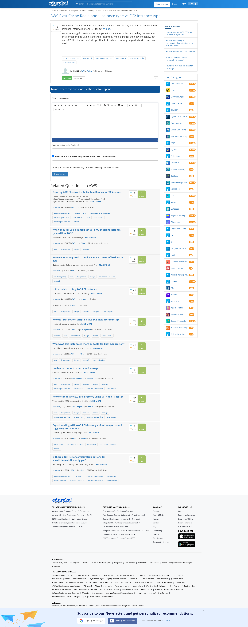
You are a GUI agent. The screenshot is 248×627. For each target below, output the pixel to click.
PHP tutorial (141, 575)
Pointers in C (134, 579)
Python (174, 149)
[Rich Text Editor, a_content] (105, 125)
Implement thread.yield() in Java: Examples (153, 593)
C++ (172, 242)
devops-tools (65, 249)
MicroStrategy (177, 268)
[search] (77, 3)
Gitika (72, 305)
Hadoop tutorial (137, 586)
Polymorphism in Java (96, 579)
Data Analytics (177, 123)
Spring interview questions (116, 579)
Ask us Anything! (178, 334)
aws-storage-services (61, 217)
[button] (55, 105)
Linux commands (148, 579)
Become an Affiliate (185, 519)
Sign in (168, 620)
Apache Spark (177, 314)
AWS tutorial (87, 586)
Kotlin (173, 255)
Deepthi (84, 438)
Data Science (176, 103)
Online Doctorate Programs (101, 563)
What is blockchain (122, 586)
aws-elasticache (69, 62)
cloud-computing (60, 277)
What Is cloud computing (103, 586)
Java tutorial (96, 575)
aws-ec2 (77, 222)
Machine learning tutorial (109, 582)
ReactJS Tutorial (146, 589)
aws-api (105, 384)
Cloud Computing (77, 378)
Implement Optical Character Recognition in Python (67, 596)
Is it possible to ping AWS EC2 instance (74, 289)
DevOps (85, 563)
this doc (107, 28)
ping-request (108, 311)
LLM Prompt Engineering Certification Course (69, 519)
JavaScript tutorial (177, 579)
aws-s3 (95, 384)
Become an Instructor (186, 515)
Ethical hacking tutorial (164, 582)
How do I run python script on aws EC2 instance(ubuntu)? (85, 319)
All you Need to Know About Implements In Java (100, 596)
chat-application (98, 360)
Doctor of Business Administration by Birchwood (121, 519)
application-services (77, 480)
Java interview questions (125, 575)
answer (68, 78)
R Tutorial (85, 593)
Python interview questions (109, 589)
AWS (83, 71)
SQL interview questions (74, 582)
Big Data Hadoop (178, 215)
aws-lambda (111, 388)
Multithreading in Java (130, 589)
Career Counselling (179, 321)
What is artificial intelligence (156, 586)
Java (173, 195)
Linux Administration (180, 261)
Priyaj (83, 243)
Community (157, 530)
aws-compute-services (104, 58)
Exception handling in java (61, 589)
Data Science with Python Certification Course (69, 523)
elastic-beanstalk (60, 480)
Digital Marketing (178, 228)
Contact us (157, 523)
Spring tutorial (178, 575)
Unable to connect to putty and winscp (75, 368)
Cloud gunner (85, 329)
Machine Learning (179, 136)
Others (174, 281)
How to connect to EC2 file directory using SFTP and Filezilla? (87, 396)
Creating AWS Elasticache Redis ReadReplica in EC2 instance (87, 192)
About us (156, 511)
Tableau (174, 176)
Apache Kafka (177, 308)
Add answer (61, 174)
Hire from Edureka (185, 527)
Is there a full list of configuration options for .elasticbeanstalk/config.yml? (78, 458)
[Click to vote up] (53, 25)
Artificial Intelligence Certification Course (67, 527)
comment (80, 78)
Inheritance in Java (79, 579)
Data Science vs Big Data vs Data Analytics (170, 589)
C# (172, 235)
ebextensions (112, 480)
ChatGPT (174, 110)
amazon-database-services (100, 213)
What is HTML (108, 575)
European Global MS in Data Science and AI (119, 534)
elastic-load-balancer (95, 480)
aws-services (121, 58)
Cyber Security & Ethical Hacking (180, 116)
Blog (154, 527)
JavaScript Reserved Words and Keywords (120, 593)
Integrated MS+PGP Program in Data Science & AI (121, 523)
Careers (181, 511)
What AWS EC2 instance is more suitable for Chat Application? (88, 343)
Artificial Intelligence (59, 563)
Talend (174, 294)
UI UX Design (176, 189)
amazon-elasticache (137, 58)
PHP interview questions (61, 579)
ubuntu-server (107, 336)
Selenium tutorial (58, 575)
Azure (173, 202)
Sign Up (192, 3)
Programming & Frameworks (124, 563)
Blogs (174, 4)
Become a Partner (185, 523)
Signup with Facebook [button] (125, 620)
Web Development (179, 182)
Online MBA (142, 563)
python (95, 336)
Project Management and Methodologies (177, 563)
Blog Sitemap (158, 538)
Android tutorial (162, 579)
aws (55, 249)
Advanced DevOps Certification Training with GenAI (72, 515)
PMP (173, 143)
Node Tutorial (174, 586)
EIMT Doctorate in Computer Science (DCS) (119, 538)
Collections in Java (188, 586)
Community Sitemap (161, 542)
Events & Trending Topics (180, 327)
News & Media (158, 515)
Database (175, 209)
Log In (183, 3)
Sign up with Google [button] (94, 620)
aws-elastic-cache (80, 213)
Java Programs (97, 593)
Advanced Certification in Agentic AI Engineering (70, 511)
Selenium (175, 162)
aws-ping (96, 311)
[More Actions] (156, 78)
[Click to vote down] (53, 29)
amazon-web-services (71, 58)
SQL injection (179, 582)
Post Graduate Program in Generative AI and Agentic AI (124, 515)
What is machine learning (143, 582)
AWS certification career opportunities (66, 586)
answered (56, 207)
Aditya (89, 71)
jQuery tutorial (57, 582)
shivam (83, 299)
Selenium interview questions (78, 575)
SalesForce (175, 156)
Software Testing (178, 169)
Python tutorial (126, 582)
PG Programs (75, 563)
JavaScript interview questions (159, 575)
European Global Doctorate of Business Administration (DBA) (126, 530)
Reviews (156, 519)
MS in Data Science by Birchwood (115, 527)
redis (88, 217)
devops (76, 249)
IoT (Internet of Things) (180, 248)
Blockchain (175, 222)
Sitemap (156, 534)
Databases (56, 566)
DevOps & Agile (177, 97)
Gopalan (90, 378)
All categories (175, 77)
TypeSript (175, 301)
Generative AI (177, 83)
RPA (172, 288)
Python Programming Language (85, 589)
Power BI (175, 90)
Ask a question (162, 4)
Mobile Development (180, 275)
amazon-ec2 (87, 58)
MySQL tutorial (91, 582)
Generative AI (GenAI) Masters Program (118, 511)
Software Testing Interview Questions (65, 593)
